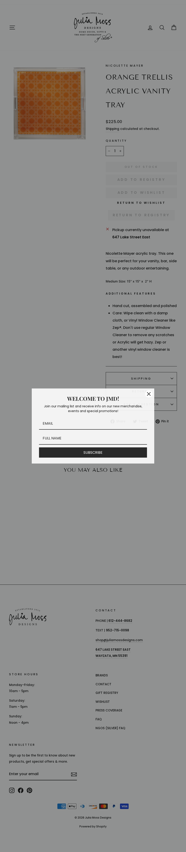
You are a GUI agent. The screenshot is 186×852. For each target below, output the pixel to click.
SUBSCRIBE (93, 452)
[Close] (148, 393)
